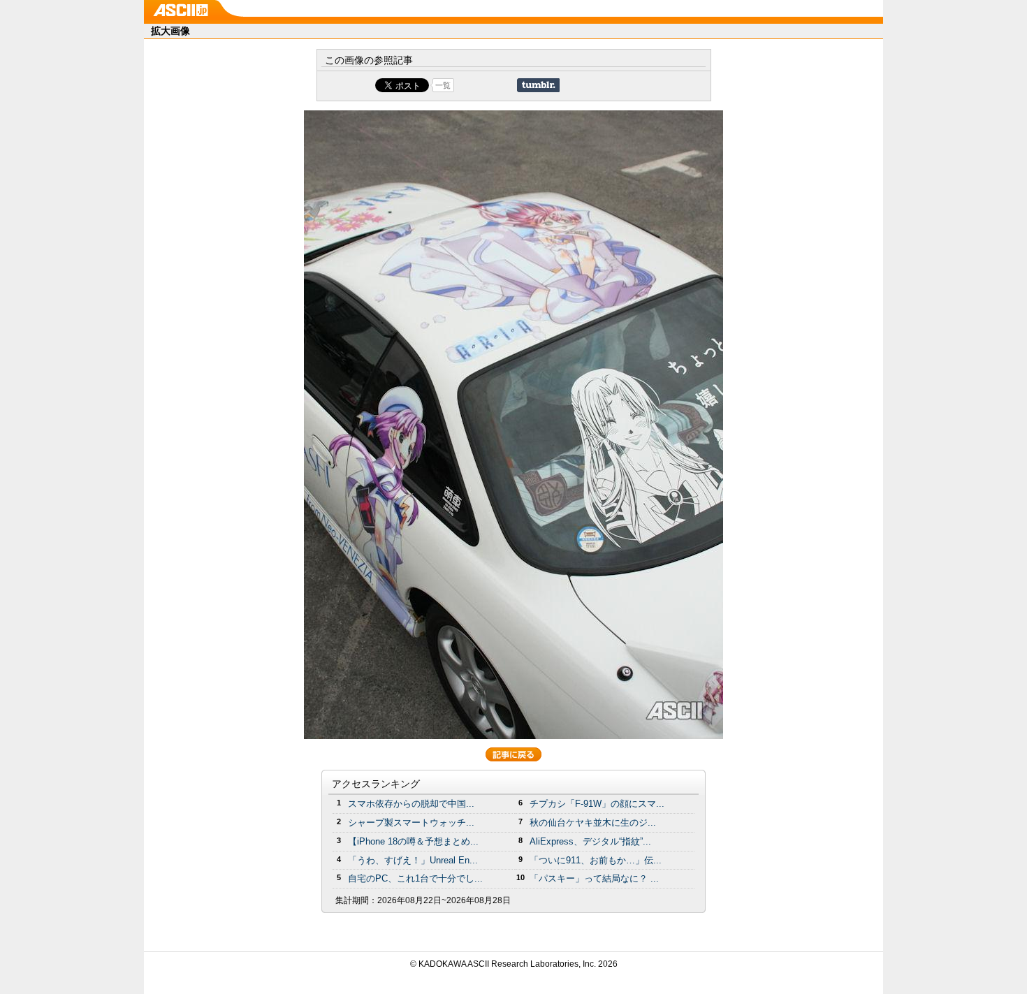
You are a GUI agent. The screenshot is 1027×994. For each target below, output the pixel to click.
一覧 (443, 85)
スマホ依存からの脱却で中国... (411, 803)
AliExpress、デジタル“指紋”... (590, 841)
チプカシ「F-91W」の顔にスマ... (597, 803)
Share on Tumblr (538, 85)
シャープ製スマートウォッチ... (411, 822)
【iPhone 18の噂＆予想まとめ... (413, 841)
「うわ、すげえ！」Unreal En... (413, 860)
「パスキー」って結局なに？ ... (594, 878)
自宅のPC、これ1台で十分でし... (415, 878)
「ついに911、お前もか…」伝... (596, 860)
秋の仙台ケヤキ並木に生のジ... (593, 822)
